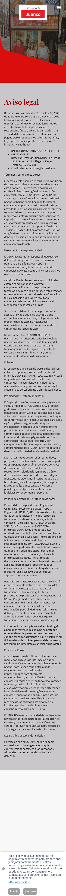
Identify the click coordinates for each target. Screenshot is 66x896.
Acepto (14, 891)
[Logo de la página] (33, 12)
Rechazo (30, 891)
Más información (18, 882)
